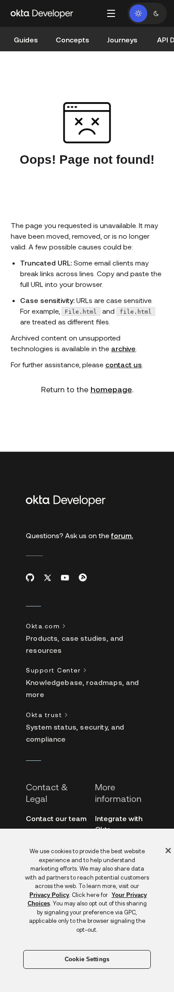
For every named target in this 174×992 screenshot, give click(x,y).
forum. (122, 535)
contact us (123, 364)
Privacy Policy (49, 895)
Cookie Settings (87, 959)
